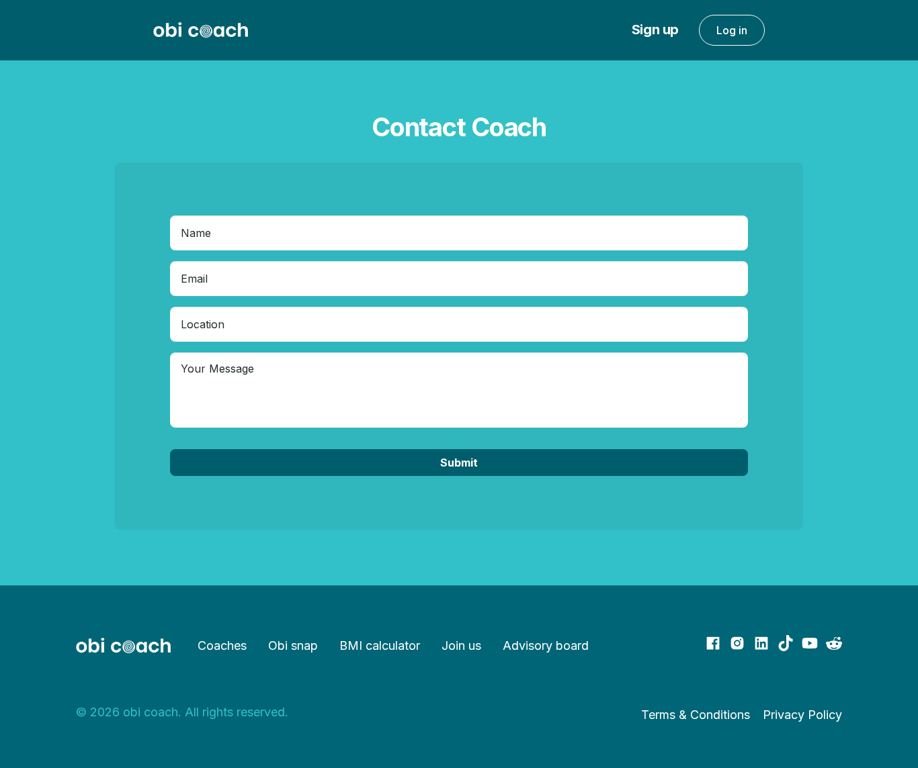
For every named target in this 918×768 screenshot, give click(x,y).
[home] (200, 30)
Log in (731, 30)
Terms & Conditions (695, 715)
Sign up (655, 29)
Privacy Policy (802, 715)
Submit (459, 462)
